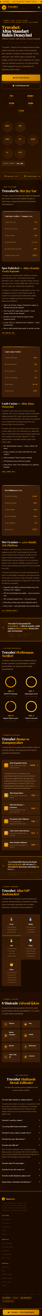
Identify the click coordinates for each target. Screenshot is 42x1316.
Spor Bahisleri (6, 1219)
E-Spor (4, 1230)
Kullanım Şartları (7, 1278)
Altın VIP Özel (6, 1258)
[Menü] (39, 7)
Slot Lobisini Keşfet (9, 610)
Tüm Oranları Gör (8, 333)
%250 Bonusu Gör (22, 86)
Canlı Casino (6, 1223)
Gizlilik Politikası (7, 1274)
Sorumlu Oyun (6, 1282)
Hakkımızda (5, 1267)
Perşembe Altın (6, 1254)
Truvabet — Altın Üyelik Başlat (22, 1312)
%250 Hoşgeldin (7, 1243)
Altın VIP (4, 1234)
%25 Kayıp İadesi (7, 1247)
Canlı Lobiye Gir (8, 471)
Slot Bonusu (6, 1250)
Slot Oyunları (6, 1227)
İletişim (4, 1285)
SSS (3, 1271)
